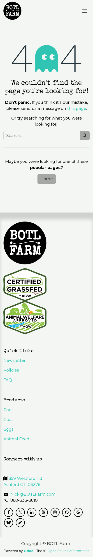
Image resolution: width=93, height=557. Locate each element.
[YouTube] (43, 512)
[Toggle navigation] (85, 11)
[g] (78, 512)
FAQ (7, 379)
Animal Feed (16, 439)
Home (46, 178)
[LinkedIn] (31, 512)
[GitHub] (66, 512)
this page (76, 108)
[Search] (85, 135)
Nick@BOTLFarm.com (33, 494)
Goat (8, 419)
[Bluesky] (8, 522)
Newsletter (14, 360)
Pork (8, 409)
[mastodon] (20, 522)
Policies (11, 370)
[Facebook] (8, 512)
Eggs (8, 429)
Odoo (29, 551)
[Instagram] (55, 512)
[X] (20, 512)
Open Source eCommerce (68, 551)
